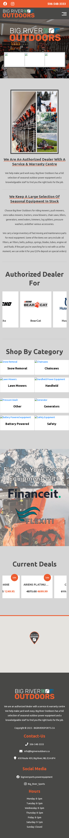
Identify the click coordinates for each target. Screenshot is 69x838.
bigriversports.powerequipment (36, 777)
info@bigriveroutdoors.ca (37, 751)
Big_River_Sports (36, 784)
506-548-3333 (37, 744)
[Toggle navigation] (65, 13)
